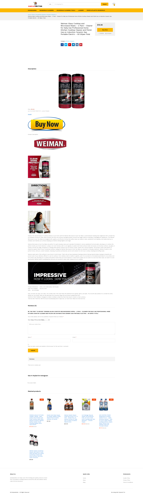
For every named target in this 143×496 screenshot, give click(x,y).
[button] (108, 33)
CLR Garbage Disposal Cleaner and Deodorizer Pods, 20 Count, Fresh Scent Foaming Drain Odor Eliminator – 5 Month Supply (88, 418)
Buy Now (105, 30)
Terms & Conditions (128, 482)
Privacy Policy (126, 480)
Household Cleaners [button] (47, 10)
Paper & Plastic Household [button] (96, 10)
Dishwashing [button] (32, 10)
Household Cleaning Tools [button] (66, 10)
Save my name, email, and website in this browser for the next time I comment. (48, 346)
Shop (84, 480)
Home (84, 478)
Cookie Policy (126, 478)
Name (30, 337)
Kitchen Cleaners (70, 41)
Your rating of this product (34, 319)
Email (74, 337)
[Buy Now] (31, 412)
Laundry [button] (81, 10)
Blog (84, 482)
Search (105, 4)
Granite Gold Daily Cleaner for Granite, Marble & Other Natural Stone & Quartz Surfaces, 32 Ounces (54, 417)
